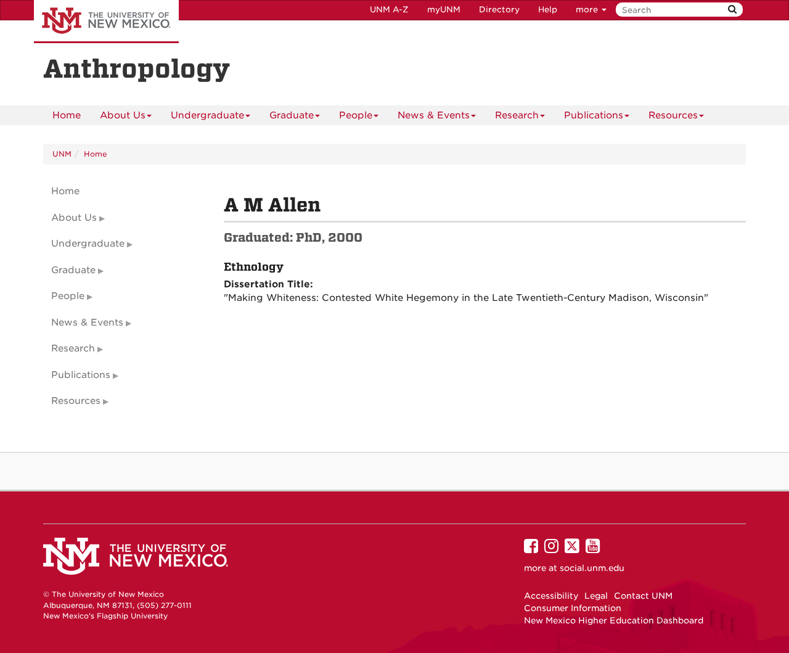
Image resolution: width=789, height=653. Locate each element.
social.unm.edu (592, 568)
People (355, 115)
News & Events (434, 115)
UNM (62, 153)
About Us (122, 115)
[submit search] (732, 9)
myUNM (443, 9)
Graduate (291, 115)
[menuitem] (66, 115)
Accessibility (551, 596)
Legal (596, 596)
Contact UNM (643, 596)
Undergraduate (207, 115)
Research (517, 115)
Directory (499, 9)
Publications (593, 115)
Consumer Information (572, 608)
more (588, 9)
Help (547, 9)
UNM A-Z (389, 9)
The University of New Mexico (106, 21)
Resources (673, 115)
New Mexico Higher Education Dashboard (613, 620)
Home (66, 115)
